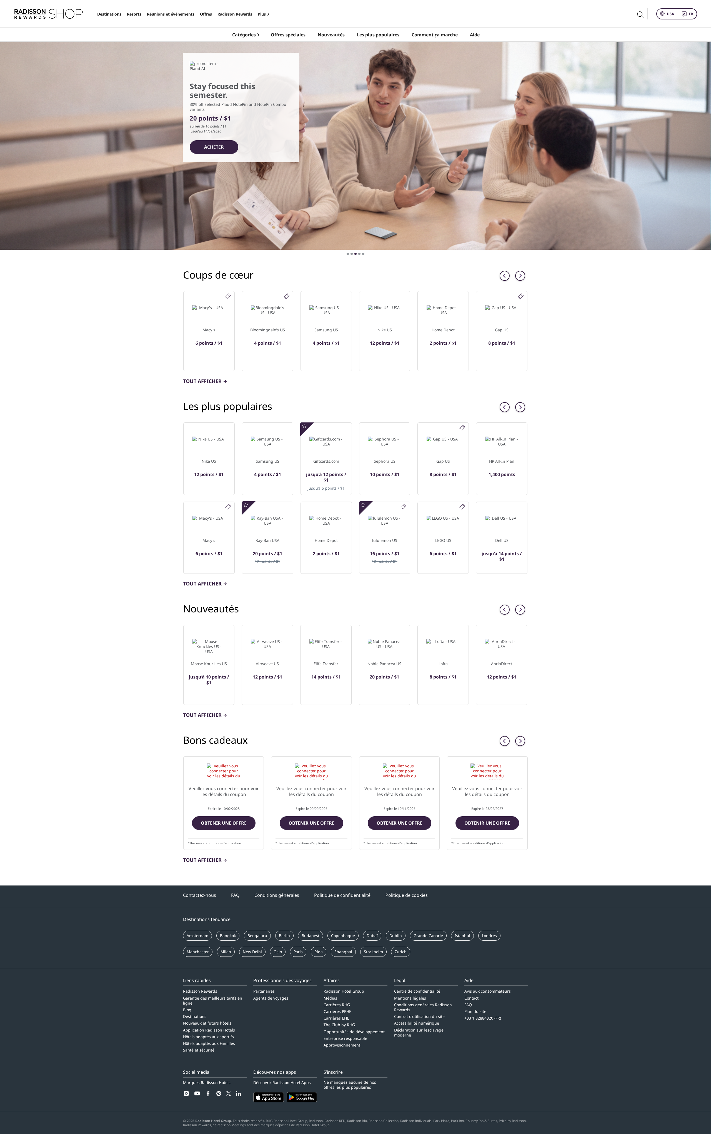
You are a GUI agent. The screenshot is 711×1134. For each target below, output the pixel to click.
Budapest (310, 935)
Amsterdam (197, 935)
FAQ (235, 895)
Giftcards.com (326, 461)
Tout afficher (202, 381)
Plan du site (475, 1011)
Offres (206, 14)
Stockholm (373, 951)
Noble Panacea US (384, 663)
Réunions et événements (170, 14)
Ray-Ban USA (267, 540)
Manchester (198, 951)
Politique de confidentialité (342, 895)
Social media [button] (196, 1072)
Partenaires (264, 991)
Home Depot (443, 329)
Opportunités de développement (354, 1031)
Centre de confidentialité (417, 991)
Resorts (134, 14)
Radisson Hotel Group (344, 991)
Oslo (278, 951)
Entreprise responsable (345, 1038)
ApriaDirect (501, 663)
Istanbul (462, 935)
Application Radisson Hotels (209, 1030)
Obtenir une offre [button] (224, 823)
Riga (318, 951)
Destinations (109, 14)
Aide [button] (469, 980)
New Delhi (252, 951)
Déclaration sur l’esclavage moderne (419, 1032)
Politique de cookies (406, 895)
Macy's (208, 329)
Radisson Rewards (234, 14)
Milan (226, 951)
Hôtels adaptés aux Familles (209, 1043)
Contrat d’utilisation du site (419, 1016)
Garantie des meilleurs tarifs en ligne (212, 1000)
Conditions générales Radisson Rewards (423, 1007)
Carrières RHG (337, 1004)
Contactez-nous (199, 895)
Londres (489, 935)
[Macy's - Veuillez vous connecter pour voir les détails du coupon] (223, 771)
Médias (330, 998)
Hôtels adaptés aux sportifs (208, 1036)
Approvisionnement (342, 1045)
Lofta (443, 663)
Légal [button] (399, 980)
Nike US (384, 329)
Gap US (502, 329)
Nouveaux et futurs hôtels (207, 1023)
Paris (298, 951)
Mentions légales (410, 998)
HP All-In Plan (501, 461)
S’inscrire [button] (333, 1072)
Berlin (284, 935)
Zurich (401, 951)
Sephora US (384, 461)
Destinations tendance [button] (207, 919)
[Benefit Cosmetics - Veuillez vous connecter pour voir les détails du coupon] (311, 771)
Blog (187, 1009)
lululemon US (384, 540)
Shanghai (343, 951)
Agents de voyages (270, 998)
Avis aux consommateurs (487, 991)
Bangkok (228, 935)
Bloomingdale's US (267, 329)
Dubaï (372, 935)
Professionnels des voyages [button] (282, 980)
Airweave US (267, 663)
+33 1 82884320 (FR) (482, 1018)
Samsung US (326, 329)
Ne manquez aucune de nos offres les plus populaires (350, 1085)
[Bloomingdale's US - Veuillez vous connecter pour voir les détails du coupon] (399, 771)
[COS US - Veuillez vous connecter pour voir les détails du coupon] (487, 771)
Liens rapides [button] (197, 980)
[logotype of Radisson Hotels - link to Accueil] (48, 14)
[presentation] (505, 276)
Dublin (395, 935)
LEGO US (443, 540)
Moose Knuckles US (209, 663)
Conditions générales (276, 895)
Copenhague (343, 935)
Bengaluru (257, 935)
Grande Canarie (428, 935)
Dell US (502, 540)
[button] (348, 254)
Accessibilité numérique (416, 1023)
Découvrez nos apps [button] (274, 1072)
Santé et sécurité (198, 1050)
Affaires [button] (332, 980)
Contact (471, 998)
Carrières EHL (336, 1018)
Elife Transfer (326, 663)
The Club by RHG (339, 1024)
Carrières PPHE (337, 1011)
